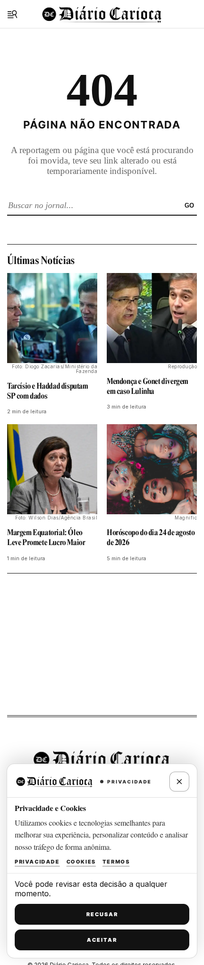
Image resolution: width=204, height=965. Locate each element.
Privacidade (37, 861)
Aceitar (102, 940)
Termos (116, 861)
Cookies (81, 861)
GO (189, 205)
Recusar (102, 914)
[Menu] (12, 14)
